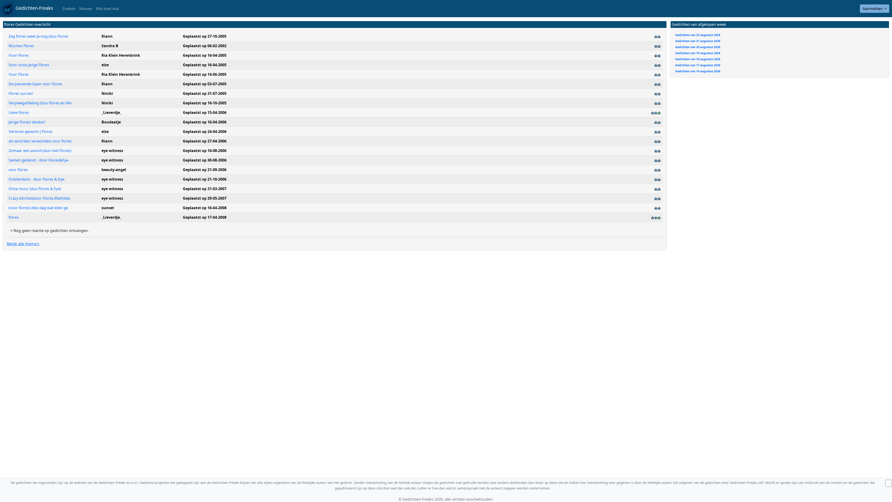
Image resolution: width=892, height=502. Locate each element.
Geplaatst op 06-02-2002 (204, 45)
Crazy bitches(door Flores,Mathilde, (40, 198)
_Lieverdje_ (111, 112)
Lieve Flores (19, 112)
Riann (107, 36)
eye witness (112, 150)
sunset (108, 207)
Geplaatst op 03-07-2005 (204, 83)
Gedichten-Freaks (32, 8)
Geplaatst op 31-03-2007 (204, 188)
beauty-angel (114, 169)
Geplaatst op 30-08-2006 (204, 160)
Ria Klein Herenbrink (121, 55)
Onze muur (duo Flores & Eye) (35, 188)
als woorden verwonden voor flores (40, 141)
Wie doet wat (107, 8)
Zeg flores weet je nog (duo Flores (39, 36)
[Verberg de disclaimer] (888, 483)
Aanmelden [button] (873, 8)
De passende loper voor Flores (36, 83)
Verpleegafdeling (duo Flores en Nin (41, 103)
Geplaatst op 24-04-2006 (204, 131)
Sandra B (110, 45)
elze (105, 64)
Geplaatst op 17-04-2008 (204, 217)
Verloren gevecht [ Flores (31, 131)
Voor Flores (19, 55)
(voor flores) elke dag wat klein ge (39, 207)
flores (14, 217)
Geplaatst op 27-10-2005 (204, 36)
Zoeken (68, 8)
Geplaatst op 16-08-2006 (204, 150)
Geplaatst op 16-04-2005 (204, 55)
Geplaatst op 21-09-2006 (204, 169)
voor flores (19, 169)
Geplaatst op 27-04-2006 (204, 141)
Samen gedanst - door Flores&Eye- (39, 160)
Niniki (107, 93)
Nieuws (85, 8)
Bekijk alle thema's (23, 243)
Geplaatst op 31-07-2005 (204, 93)
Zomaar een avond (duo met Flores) (40, 150)
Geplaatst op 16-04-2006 (204, 122)
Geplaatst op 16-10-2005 (204, 103)
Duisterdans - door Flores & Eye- (37, 179)
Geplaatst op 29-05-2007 (204, 198)
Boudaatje (111, 122)
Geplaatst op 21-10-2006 (204, 179)
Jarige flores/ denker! (27, 122)
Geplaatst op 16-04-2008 (204, 207)
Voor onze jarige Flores (29, 64)
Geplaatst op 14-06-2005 (204, 74)
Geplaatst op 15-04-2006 (204, 112)
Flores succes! (21, 93)
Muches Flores (22, 45)
